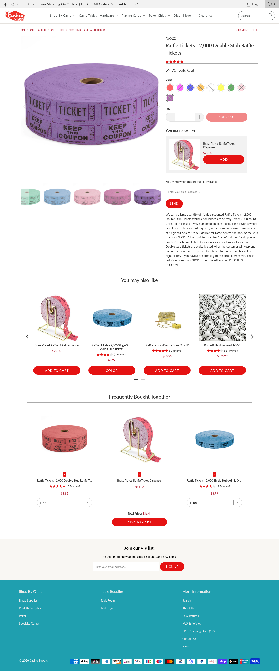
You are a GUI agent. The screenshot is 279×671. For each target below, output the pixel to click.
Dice (177, 15)
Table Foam (108, 600)
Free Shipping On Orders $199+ (64, 4)
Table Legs (107, 608)
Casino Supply (38, 660)
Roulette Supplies (30, 608)
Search (186, 600)
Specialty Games (29, 623)
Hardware (107, 15)
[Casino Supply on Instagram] (12, 4)
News (186, 646)
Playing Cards (132, 15)
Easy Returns (190, 616)
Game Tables (88, 15)
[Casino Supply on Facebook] (5, 4)
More (187, 15)
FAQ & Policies (191, 623)
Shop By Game (61, 15)
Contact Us (26, 4)
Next (255, 30)
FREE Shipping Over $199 (198, 631)
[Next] (158, 106)
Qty (168, 109)
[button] (174, 61)
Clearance (206, 15)
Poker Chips (158, 15)
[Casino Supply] (14, 15)
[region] (206, 154)
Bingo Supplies (28, 600)
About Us (188, 608)
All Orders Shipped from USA (116, 4)
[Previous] (25, 106)
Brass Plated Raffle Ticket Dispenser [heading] (219, 145)
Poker (22, 616)
